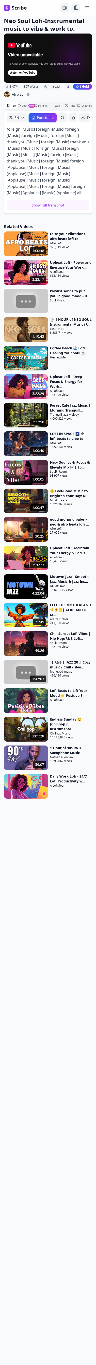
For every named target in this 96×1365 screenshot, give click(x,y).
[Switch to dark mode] (75, 7)
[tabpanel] (48, 162)
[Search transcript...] (62, 117)
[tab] (11, 105)
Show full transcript (48, 205)
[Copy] (72, 117)
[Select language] (64, 7)
